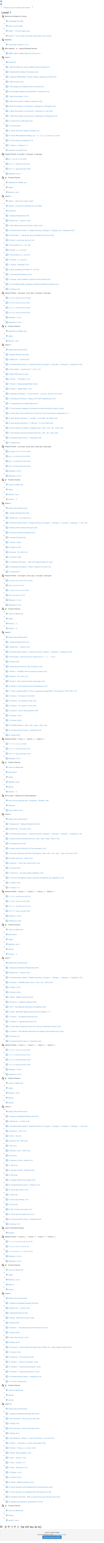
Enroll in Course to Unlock (52, 1537)
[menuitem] (1, 5)
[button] (1, 2)
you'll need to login (60, 1534)
